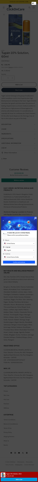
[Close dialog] (35, 218)
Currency (7, 254)
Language (7, 247)
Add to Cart (19, 479)
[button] (34, 3)
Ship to (7, 240)
